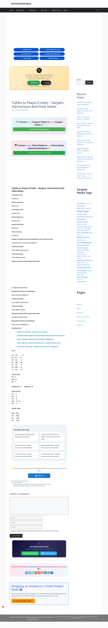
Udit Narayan (82, 277)
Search (79, 79)
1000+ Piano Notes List (52, 54)
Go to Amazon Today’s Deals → (23, 601)
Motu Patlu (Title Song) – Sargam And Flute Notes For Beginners (38, 347)
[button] (98, 10)
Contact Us (80, 325)
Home (11, 10)
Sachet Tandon (81, 262)
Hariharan (90, 226)
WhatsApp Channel (31, 553)
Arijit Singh (83, 211)
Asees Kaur (80, 217)
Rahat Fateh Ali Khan (85, 260)
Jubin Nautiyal (83, 232)
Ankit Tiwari (81, 208)
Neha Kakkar (80, 252)
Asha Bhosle (89, 217)
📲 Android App (33, 82)
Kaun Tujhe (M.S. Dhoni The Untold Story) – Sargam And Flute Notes (39, 343)
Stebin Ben (90, 270)
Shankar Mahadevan (83, 265)
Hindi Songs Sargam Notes (20, 481)
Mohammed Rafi (83, 245)
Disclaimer (80, 313)
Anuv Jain (88, 208)
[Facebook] (26, 572)
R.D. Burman (79, 258)
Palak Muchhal (82, 256)
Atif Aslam (81, 219)
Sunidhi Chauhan (82, 273)
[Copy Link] (48, 572)
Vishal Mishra (81, 282)
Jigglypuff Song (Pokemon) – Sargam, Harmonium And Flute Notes (85, 159)
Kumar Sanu (81, 240)
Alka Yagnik (81, 206)
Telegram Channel (49, 553)
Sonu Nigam (82, 270)
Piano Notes (32, 10)
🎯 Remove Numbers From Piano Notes (39, 153)
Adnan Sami (89, 203)
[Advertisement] (39, 27)
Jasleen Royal (80, 230)
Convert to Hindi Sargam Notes (39, 129)
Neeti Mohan (86, 250)
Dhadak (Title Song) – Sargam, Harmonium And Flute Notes (29, 486)
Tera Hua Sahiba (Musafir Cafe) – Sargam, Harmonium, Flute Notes (84, 176)
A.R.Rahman (81, 203)
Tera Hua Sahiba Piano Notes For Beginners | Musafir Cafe (83, 167)
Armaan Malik (82, 214)
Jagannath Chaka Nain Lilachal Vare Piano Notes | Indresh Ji (85, 134)
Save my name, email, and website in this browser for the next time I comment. (35, 531)
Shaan (86, 262)
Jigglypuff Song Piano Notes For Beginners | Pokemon (83, 151)
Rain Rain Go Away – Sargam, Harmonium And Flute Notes (84, 111)
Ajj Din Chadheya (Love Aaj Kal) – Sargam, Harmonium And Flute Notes (32, 484)
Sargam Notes (20, 10)
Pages (65, 10)
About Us (79, 304)
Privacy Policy (81, 321)
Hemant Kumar (80, 228)
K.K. (90, 232)
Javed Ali (87, 230)
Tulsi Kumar (80, 275)
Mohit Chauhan (17, 482)
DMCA (79, 308)
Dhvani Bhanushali (81, 224)
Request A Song (56, 10)
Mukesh (79, 250)
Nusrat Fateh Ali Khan (81, 254)
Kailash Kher (80, 235)
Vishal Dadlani (80, 279)
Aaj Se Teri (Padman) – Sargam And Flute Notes (33, 332)
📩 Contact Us (39, 475)
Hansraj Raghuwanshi (82, 226)
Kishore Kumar (83, 237)
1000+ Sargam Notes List (52, 49)
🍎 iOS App (46, 82)
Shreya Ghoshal (84, 267)
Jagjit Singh (87, 228)
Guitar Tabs (44, 10)
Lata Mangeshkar (84, 242)
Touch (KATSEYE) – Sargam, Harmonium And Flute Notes (85, 125)
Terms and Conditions (83, 317)
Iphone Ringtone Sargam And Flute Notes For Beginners (35, 339)
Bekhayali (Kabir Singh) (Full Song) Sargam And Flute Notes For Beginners (41, 335)
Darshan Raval (82, 222)
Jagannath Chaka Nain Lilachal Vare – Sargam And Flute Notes (85, 142)
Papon (89, 256)
